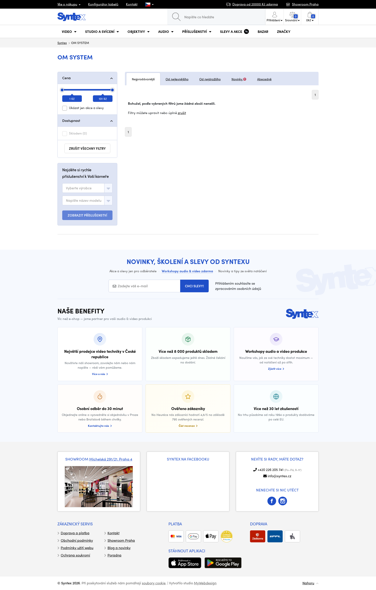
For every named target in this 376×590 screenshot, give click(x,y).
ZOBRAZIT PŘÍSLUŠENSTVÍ (87, 215)
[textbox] (79, 188)
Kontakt (132, 4)
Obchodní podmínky (77, 540)
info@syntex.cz (279, 475)
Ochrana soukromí (75, 555)
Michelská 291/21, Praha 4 (110, 459)
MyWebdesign (205, 582)
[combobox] (87, 188)
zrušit (182, 112)
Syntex (62, 42)
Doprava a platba (75, 532)
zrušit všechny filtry (87, 148)
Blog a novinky (119, 547)
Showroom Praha (121, 540)
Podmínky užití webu (77, 547)
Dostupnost (71, 120)
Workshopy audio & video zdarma (187, 271)
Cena (66, 77)
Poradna (114, 555)
